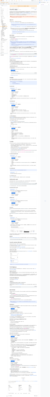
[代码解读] (34, 53)
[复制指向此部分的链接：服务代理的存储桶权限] (16, 324)
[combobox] (34, 0)
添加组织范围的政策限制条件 (14, 315)
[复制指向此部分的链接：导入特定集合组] (15, 168)
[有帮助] (22, 378)
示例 (16, 3)
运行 (11, 3)
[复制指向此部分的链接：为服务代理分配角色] (15, 50)
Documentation (3, 2)
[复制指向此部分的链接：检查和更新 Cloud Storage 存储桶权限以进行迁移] (26, 319)
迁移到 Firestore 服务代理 (31, 367)
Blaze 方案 (19, 24)
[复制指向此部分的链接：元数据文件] (14, 281)
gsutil (12, 51)
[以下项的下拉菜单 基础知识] (5, 3)
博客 (44, 0)
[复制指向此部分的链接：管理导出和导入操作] (18, 179)
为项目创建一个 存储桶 (22, 26)
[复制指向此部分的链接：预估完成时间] (13, 207)
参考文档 (14, 3)
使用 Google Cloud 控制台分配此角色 (17, 58)
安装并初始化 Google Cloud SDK (14, 75)
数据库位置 (14, 26)
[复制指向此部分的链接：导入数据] (13, 141)
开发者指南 (9, 386)
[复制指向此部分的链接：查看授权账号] (14, 304)
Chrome (18, 393)
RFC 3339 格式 (12, 121)
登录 (48, 0)
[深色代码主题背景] (35, 53)
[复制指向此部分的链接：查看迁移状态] (13, 357)
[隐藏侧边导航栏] (7, 396)
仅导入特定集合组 (14, 82)
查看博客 (19, 386)
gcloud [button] (16, 155)
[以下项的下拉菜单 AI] (7, 3)
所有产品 (29, 393)
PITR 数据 (13, 117)
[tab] (12, 88)
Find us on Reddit (20, 387)
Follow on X (20, 388)
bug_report (47, 2)
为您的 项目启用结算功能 (15, 22)
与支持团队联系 (30, 386)
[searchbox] (4, 5)
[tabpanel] (23, 94)
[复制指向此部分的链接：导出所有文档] (14, 86)
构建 (6, 0)
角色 (14, 33)
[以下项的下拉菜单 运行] (10, 0)
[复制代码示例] (36, 53)
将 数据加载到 (16, 83)
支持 (21, 0)
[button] (3, 10)
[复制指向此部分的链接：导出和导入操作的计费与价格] (22, 242)
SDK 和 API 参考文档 (10, 387)
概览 (1, 3)
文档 (16, 0)
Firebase (21, 393)
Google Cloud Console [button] (12, 155)
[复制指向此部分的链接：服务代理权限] (14, 35)
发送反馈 (35, 9)
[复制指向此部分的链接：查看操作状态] (14, 197)
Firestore (7, 2)
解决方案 (12, 0)
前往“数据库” (13, 90)
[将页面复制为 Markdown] (19, 9)
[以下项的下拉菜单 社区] (20, 0)
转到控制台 (47, 0)
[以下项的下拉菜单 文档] (17, 0)
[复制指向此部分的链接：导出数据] (13, 77)
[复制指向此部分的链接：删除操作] (13, 236)
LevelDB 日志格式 (16, 279)
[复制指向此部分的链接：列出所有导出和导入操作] (18, 187)
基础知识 (3, 3)
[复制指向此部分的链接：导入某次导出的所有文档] (18, 153)
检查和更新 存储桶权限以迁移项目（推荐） (17, 314)
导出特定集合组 (21, 81)
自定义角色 (34, 330)
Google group (30, 388)
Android (15, 393)
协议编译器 (20, 284)
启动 (13, 70)
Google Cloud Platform (25, 393)
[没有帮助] (23, 378)
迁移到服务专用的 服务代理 (22, 42)
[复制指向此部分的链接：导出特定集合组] (15, 101)
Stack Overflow (30, 387)
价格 (14, 0)
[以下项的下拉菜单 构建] (7, 0)
